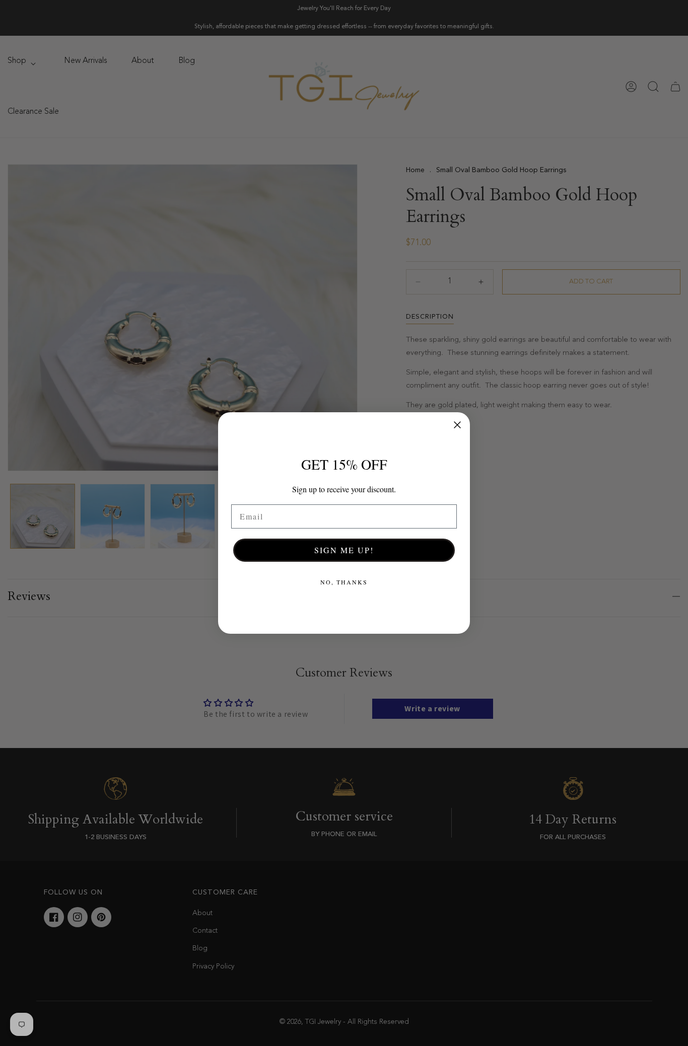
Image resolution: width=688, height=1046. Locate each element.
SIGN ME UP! (344, 550)
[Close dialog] (457, 424)
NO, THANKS (344, 582)
